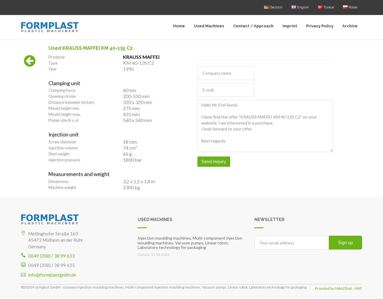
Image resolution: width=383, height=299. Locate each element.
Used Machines (209, 26)
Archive (350, 26)
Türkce (328, 7)
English (302, 7)
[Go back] (30, 64)
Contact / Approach (253, 26)
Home (179, 26)
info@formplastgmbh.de (52, 274)
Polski (353, 7)
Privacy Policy (319, 26)
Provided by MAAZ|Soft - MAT (338, 288)
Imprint (289, 26)
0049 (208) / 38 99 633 (51, 256)
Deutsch (275, 7)
